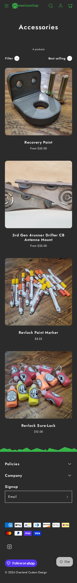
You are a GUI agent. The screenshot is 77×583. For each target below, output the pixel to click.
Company (13, 475)
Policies (12, 464)
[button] (6, 6)
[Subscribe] (67, 497)
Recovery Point (38, 142)
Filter (9, 58)
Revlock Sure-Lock (38, 425)
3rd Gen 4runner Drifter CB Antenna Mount (38, 237)
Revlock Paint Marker (39, 332)
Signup (11, 486)
